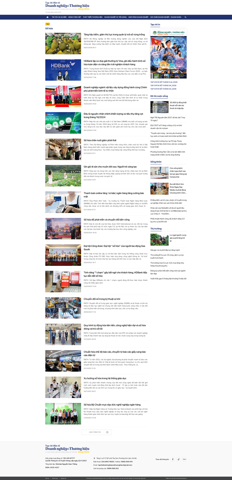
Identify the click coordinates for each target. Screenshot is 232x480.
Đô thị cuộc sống (159, 96)
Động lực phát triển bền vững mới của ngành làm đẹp (168, 272)
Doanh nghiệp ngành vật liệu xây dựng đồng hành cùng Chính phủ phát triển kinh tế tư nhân (115, 89)
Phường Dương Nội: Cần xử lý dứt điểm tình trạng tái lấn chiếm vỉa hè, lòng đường (167, 153)
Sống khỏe (156, 161)
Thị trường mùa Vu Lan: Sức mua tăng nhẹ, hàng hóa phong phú (167, 264)
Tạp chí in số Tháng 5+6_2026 (163, 82)
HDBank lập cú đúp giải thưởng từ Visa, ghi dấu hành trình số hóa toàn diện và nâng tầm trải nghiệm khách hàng (114, 63)
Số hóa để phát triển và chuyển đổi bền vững (107, 219)
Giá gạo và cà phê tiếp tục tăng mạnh (165, 250)
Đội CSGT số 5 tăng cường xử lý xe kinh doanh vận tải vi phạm (166, 126)
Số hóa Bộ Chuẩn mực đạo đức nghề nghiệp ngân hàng (112, 404)
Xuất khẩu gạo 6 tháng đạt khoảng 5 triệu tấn (168, 278)
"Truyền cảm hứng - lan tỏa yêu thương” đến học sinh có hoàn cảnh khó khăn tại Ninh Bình (168, 134)
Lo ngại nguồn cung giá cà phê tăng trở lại (178, 238)
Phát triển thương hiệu (92, 17)
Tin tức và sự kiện (59, 17)
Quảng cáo (63, 478)
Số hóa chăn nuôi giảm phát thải (100, 140)
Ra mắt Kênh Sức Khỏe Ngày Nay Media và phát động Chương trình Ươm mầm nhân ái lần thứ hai (178, 188)
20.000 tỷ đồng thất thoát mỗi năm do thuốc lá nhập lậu (178, 105)
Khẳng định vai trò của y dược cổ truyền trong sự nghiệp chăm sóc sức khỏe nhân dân (168, 201)
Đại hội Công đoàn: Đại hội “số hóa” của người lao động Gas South (114, 248)
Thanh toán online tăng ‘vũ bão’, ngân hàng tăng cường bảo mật (114, 195)
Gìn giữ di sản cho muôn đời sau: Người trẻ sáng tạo (110, 166)
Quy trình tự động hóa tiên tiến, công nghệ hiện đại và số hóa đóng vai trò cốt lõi (115, 327)
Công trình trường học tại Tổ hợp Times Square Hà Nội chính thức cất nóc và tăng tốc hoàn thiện (168, 144)
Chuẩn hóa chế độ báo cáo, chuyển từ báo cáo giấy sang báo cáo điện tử (115, 353)
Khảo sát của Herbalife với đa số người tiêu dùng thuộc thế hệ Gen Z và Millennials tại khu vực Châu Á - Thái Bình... (168, 211)
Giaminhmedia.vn (182, 478)
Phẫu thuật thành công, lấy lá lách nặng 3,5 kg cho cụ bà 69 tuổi (167, 220)
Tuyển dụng (55, 478)
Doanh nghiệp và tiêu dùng (115, 17)
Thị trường (156, 228)
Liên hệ (47, 478)
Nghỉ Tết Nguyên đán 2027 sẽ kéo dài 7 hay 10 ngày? (167, 119)
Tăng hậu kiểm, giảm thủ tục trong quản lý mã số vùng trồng (114, 34)
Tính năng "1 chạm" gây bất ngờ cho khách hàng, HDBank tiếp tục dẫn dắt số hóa (115, 274)
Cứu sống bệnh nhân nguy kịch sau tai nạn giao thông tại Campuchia (178, 172)
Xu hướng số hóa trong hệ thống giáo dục (105, 378)
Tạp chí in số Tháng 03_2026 (163, 89)
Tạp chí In (155, 24)
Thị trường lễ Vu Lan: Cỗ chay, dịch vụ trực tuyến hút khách (167, 256)
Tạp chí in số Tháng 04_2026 (163, 85)
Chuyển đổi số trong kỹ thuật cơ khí (102, 299)
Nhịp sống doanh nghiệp (138, 17)
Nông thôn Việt (74, 17)
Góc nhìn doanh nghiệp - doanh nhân (165, 17)
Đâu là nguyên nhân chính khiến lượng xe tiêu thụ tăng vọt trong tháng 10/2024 (113, 115)
